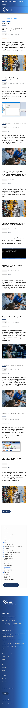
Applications (6, 527)
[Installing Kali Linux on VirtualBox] (14, 398)
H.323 (5, 533)
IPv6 (5, 542)
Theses (5, 563)
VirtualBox (9, 569)
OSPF (5, 577)
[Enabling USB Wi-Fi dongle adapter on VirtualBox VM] (14, 109)
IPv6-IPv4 (6, 574)
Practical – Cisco (7, 554)
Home (3, 18)
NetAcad (6, 548)
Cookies (13, 704)
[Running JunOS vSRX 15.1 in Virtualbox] (14, 156)
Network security (7, 550)
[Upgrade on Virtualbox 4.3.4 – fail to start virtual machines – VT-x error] (14, 253)
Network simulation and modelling (11, 552)
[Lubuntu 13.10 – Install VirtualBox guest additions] (14, 301)
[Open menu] (25, 10)
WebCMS (6, 572)
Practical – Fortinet (8, 556)
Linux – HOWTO (7, 544)
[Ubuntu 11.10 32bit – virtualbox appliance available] (14, 494)
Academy (4, 678)
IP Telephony (7, 538)
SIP (5, 559)
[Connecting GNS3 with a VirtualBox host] (11, 446)
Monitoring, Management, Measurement (12, 546)
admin (17, 34)
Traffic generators (8, 565)
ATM (5, 529)
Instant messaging (8, 534)
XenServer (9, 570)
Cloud (5, 531)
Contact (4, 704)
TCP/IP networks (7, 561)
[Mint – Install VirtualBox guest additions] (14, 351)
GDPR (8, 704)
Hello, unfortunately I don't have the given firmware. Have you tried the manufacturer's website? (13, 634)
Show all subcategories (11, 585)
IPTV (5, 540)
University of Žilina (6, 1)
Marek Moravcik (20, 83)
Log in (5, 693)
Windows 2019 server (8, 579)
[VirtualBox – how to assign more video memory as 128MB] (14, 63)
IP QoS (5, 537)
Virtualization (7, 567)
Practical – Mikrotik (8, 558)
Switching (6, 576)
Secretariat (5, 681)
